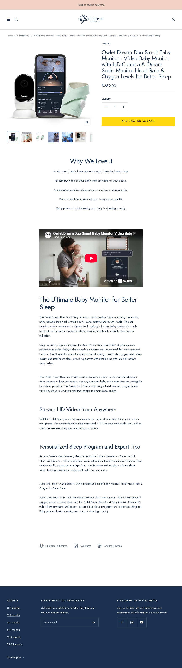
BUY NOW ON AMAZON (91, 662)
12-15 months (14, 644)
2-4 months (13, 615)
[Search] (16, 19)
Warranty (86, 546)
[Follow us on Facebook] (122, 622)
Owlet (106, 43)
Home (10, 35)
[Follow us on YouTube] (141, 622)
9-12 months (14, 637)
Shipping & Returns (56, 546)
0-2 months (13, 608)
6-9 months (13, 630)
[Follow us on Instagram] (132, 622)
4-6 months (13, 622)
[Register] (93, 622)
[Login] (173, 19)
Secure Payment (113, 546)
